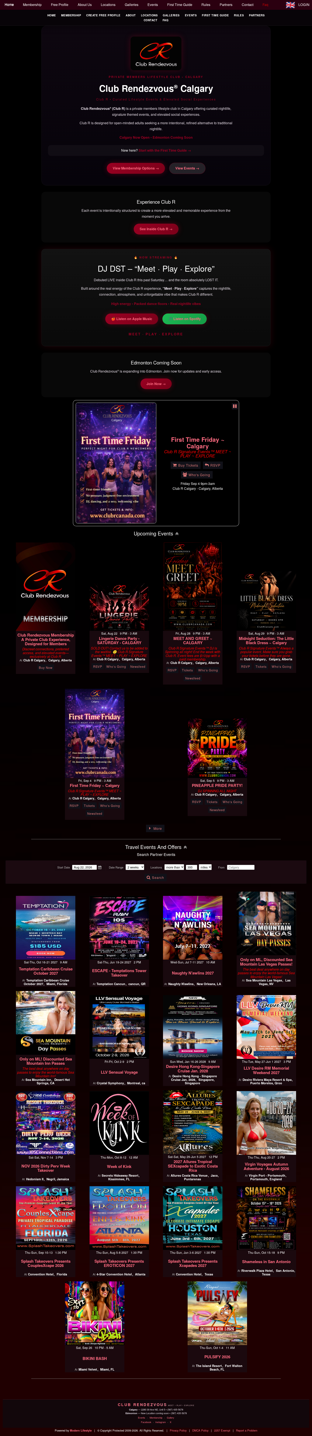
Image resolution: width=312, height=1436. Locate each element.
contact (247, 4)
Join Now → (156, 383)
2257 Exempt (222, 1430)
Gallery (170, 1417)
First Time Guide (215, 15)
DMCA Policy (200, 1430)
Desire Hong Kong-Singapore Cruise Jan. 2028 (193, 1068)
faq (265, 4)
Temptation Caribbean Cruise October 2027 (46, 971)
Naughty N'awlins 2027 (193, 973)
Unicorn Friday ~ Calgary (197, 409)
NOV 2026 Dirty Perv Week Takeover (45, 1168)
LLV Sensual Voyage (119, 1072)
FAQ (166, 20)
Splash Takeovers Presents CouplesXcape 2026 (45, 1263)
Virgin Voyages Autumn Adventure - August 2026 (266, 1166)
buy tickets (188, 428)
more (157, 828)
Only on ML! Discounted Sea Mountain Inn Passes (46, 1061)
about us (85, 4)
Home (51, 15)
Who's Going (116, 666)
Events (191, 15)
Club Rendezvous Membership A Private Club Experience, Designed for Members (45, 639)
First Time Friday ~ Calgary (94, 785)
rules (205, 4)
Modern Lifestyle (81, 1430)
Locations (149, 15)
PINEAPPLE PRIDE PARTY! (217, 785)
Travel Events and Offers (153, 846)
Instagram (160, 1422)
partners (226, 4)
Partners (257, 15)
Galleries (171, 15)
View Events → (187, 168)
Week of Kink (119, 1166)
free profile (59, 4)
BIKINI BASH (95, 1358)
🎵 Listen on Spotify (184, 318)
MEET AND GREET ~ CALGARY (192, 640)
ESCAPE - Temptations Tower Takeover (119, 973)
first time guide (179, 4)
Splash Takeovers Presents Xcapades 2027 (193, 1263)
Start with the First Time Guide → (165, 150)
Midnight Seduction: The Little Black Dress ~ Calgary (266, 640)
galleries (131, 4)
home (9, 4)
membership (32, 4)
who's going (199, 438)
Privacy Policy (178, 1430)
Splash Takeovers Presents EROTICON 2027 (119, 1263)
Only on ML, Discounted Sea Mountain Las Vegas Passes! (266, 962)
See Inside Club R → (156, 228)
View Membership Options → (136, 168)
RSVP (215, 428)
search (158, 877)
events (153, 4)
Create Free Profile (103, 15)
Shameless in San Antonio (266, 1261)
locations (108, 4)
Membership (71, 15)
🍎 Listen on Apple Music (131, 318)
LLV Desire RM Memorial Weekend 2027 (266, 1070)
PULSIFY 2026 (217, 1357)
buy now (45, 667)
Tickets (187, 670)
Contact (150, 20)
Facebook (146, 1422)
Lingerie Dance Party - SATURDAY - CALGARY (119, 640)
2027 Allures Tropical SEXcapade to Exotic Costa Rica (193, 1166)
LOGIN (304, 4)
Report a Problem (246, 1430)
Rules (239, 15)
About (131, 15)
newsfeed (137, 666)
